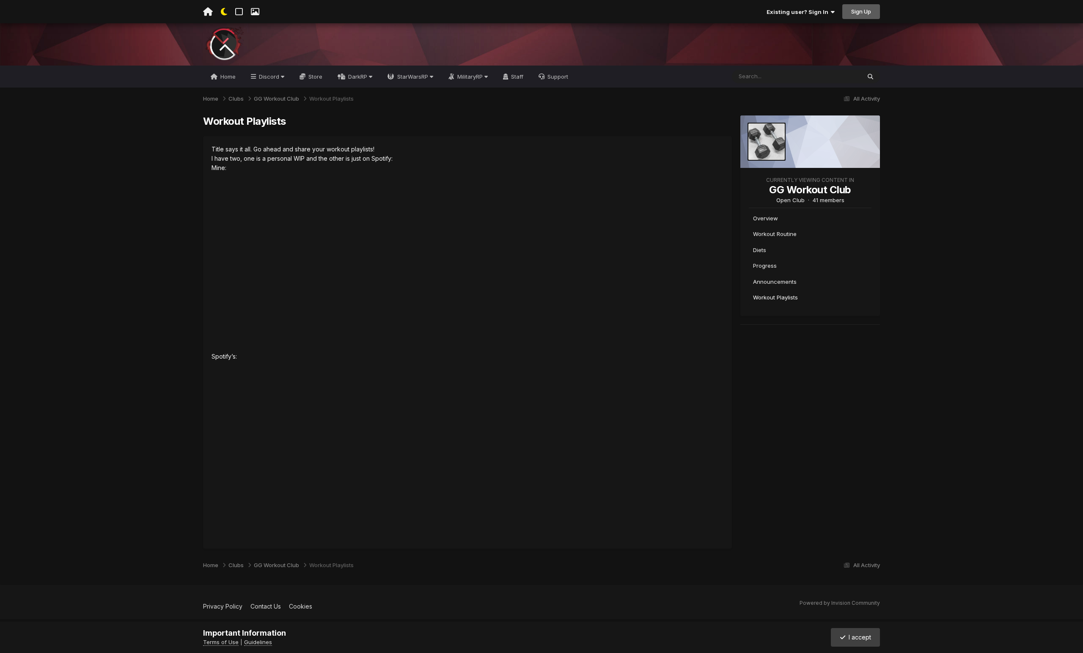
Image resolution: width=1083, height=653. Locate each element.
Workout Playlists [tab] (775, 297)
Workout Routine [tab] (775, 233)
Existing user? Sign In (799, 11)
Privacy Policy (222, 606)
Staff (516, 76)
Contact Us (265, 606)
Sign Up (861, 11)
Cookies (300, 606)
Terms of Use (221, 642)
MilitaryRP (470, 76)
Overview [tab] (765, 218)
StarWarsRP (413, 76)
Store (314, 76)
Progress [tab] (765, 265)
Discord (269, 76)
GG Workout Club (810, 190)
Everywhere (834, 76)
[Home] (208, 12)
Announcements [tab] (775, 281)
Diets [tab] (759, 250)
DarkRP (357, 76)
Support (557, 76)
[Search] (870, 76)
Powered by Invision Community (840, 603)
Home (227, 76)
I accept (858, 637)
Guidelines (258, 642)
